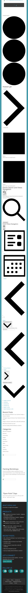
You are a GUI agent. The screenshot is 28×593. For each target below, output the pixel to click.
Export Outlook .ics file (8, 409)
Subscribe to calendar (7, 382)
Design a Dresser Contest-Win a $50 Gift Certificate (14, 421)
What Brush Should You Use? (9, 423)
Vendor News (5, 451)
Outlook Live (6, 405)
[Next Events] (4, 317)
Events (5, 89)
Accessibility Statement (14, 591)
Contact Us (17, 580)
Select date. (14, 328)
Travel (4, 447)
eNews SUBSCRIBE (7, 561)
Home (8, 580)
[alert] (14, 144)
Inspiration (5, 441)
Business (5, 433)
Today (4, 320)
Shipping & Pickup (17, 581)
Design (4, 437)
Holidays (4, 439)
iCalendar (6, 402)
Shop (12, 580)
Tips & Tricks (5, 445)
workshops (14, 474)
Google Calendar (7, 400)
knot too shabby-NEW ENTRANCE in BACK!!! (12, 425)
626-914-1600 (20, 589)
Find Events (5, 222)
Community (5, 435)
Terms (15, 583)
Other (4, 443)
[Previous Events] (14, 315)
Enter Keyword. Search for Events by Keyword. (13, 196)
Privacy (11, 583)
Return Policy (8, 581)
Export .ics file (7, 407)
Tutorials (5, 449)
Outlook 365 (6, 404)
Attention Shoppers (7, 431)
